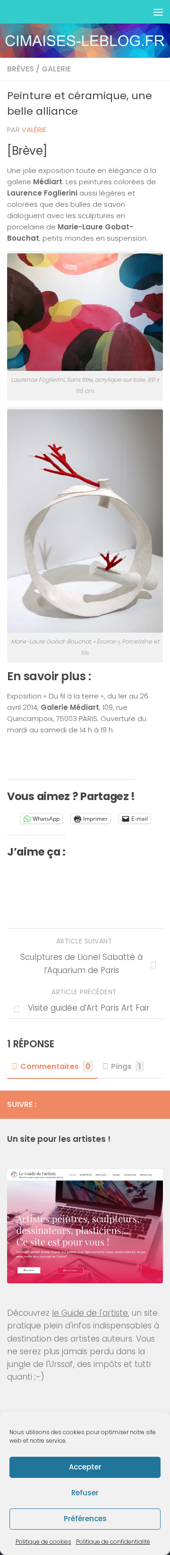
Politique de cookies (43, 1542)
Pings (126, 1066)
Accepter (85, 1467)
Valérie (34, 129)
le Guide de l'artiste (90, 1313)
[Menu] (158, 12)
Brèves (20, 68)
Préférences (85, 1519)
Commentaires (55, 1066)
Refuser (85, 1493)
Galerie (56, 68)
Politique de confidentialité (113, 1542)
